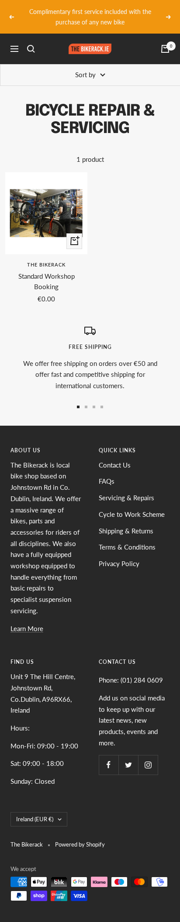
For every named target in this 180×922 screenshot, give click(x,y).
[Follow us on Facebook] (108, 765)
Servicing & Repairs (126, 498)
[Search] (31, 49)
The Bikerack (46, 264)
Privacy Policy (119, 563)
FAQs (106, 481)
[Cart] (165, 49)
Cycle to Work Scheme (132, 514)
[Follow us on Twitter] (128, 765)
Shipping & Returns (126, 531)
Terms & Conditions (127, 547)
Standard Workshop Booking (46, 281)
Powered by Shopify (80, 844)
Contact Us (115, 465)
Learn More (26, 628)
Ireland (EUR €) (34, 819)
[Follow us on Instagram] (148, 765)
